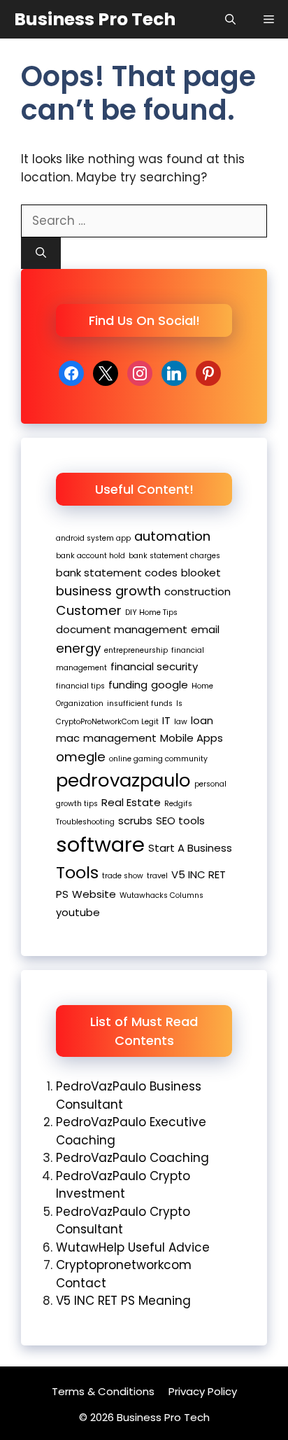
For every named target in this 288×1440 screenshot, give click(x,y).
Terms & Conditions (103, 1391)
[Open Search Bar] (230, 19)
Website (94, 894)
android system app (93, 538)
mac (68, 738)
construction (197, 591)
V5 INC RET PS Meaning (123, 1300)
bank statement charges (174, 556)
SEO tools (180, 820)
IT (166, 720)
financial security (154, 666)
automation (172, 536)
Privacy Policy (202, 1391)
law (180, 721)
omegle (81, 757)
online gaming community (158, 759)
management (120, 738)
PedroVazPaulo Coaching (132, 1157)
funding (127, 684)
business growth (108, 591)
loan (202, 720)
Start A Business (190, 847)
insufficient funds (140, 703)
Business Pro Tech (94, 19)
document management (121, 629)
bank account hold (90, 556)
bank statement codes (117, 572)
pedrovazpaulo (123, 780)
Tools (77, 872)
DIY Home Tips (151, 612)
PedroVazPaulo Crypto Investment (123, 1185)
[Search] (41, 253)
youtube (78, 912)
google (169, 684)
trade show (122, 876)
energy (78, 648)
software (100, 844)
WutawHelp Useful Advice (133, 1247)
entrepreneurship (136, 650)
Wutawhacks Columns (161, 895)
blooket (201, 572)
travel (157, 876)
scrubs (135, 820)
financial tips (80, 686)
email (205, 629)
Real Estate (131, 802)
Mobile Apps (191, 738)
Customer (89, 610)
